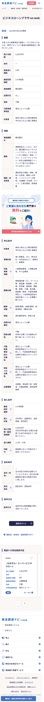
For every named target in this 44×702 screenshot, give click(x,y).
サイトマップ (29, 682)
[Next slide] (25, 603)
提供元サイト (21, 523)
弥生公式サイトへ (26, 691)
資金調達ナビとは (12, 625)
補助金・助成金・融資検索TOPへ (19, 534)
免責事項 (34, 678)
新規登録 (31, 3)
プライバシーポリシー (23, 678)
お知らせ (8, 630)
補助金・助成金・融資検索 (19, 8)
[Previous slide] (17, 603)
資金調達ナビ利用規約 (16, 682)
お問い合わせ (15, 691)
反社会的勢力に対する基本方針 (16, 687)
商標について (32, 687)
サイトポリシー (10, 678)
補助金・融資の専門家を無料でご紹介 (18, 698)
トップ (4, 8)
